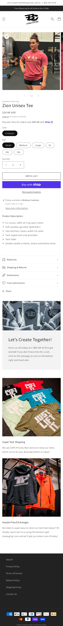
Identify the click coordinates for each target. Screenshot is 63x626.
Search (9, 559)
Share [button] (8, 291)
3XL (19, 152)
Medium (23, 145)
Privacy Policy (12, 566)
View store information (16, 208)
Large (38, 145)
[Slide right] (38, 95)
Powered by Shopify (39, 625)
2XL (7, 152)
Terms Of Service (14, 573)
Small (8, 145)
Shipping (5, 117)
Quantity (6, 159)
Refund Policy (13, 580)
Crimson (10, 133)
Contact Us (11, 594)
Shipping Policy (13, 587)
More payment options (31, 192)
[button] (3, 19)
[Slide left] (24, 95)
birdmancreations (27, 625)
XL (50, 145)
